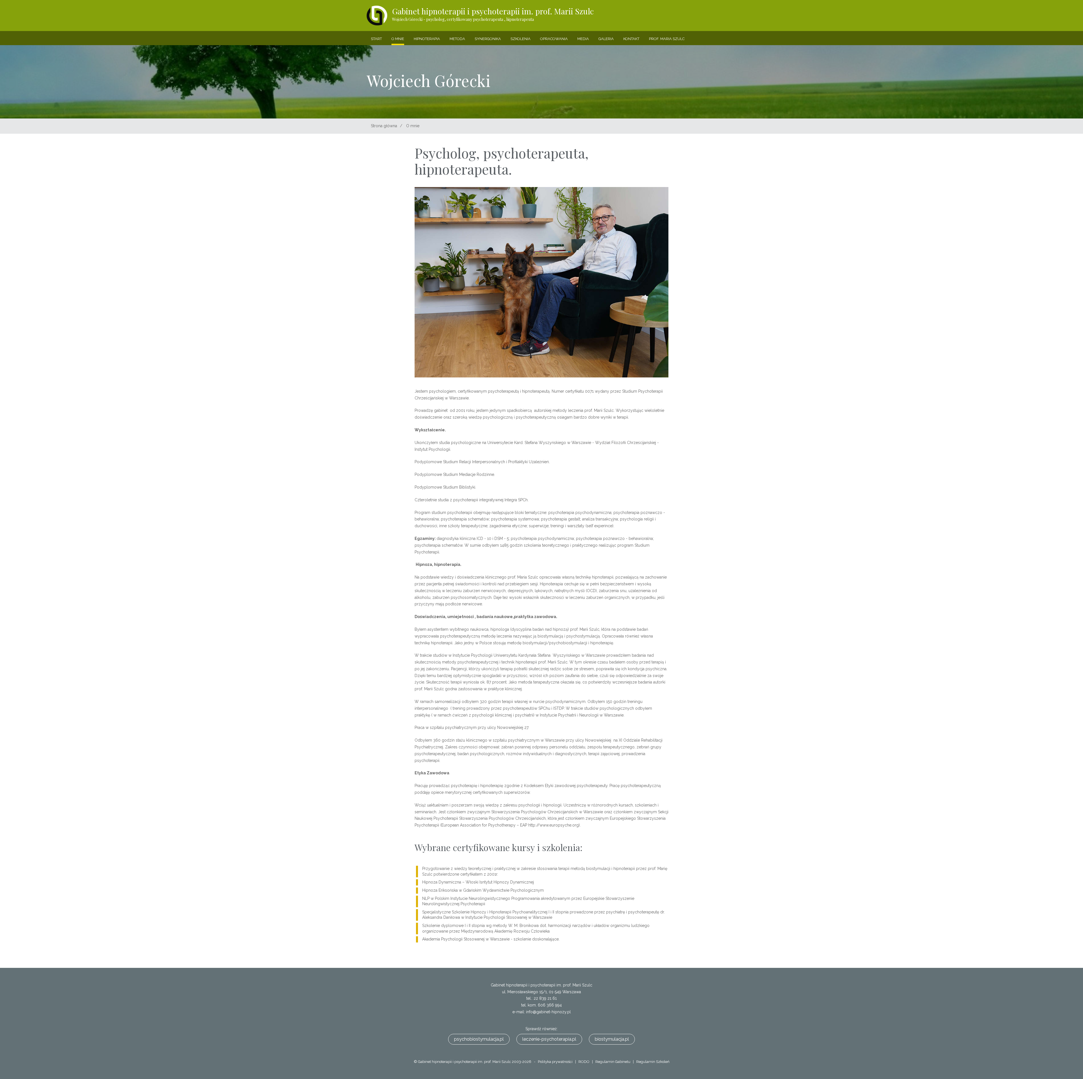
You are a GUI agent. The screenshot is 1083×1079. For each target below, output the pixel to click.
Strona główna (384, 126)
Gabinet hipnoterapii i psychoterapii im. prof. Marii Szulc (493, 14)
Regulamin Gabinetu (612, 1062)
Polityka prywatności (555, 1062)
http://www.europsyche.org (553, 825)
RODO (583, 1062)
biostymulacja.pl (612, 1039)
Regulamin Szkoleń (653, 1062)
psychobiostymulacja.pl (479, 1039)
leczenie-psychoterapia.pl (549, 1039)
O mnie (412, 126)
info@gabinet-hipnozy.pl (548, 1012)
